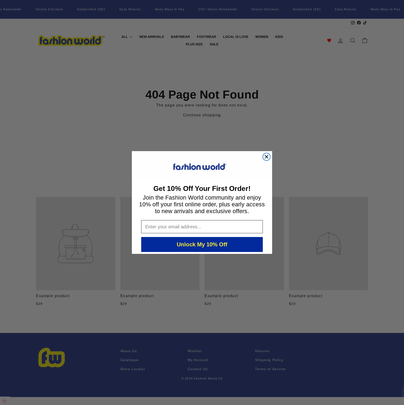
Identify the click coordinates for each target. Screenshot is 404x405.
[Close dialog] (266, 157)
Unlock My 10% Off (202, 244)
